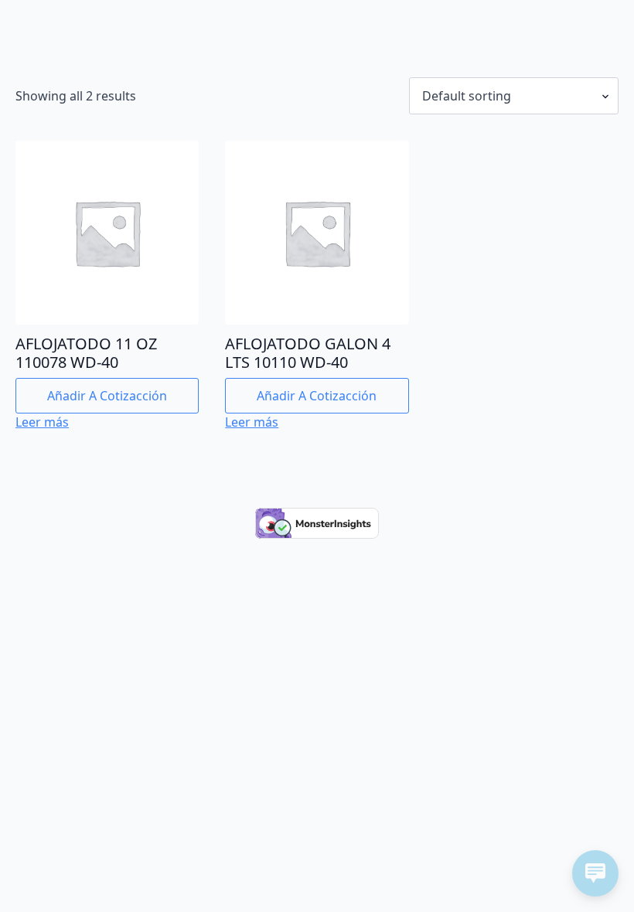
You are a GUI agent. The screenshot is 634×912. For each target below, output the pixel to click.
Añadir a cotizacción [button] (107, 395)
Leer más (42, 421)
